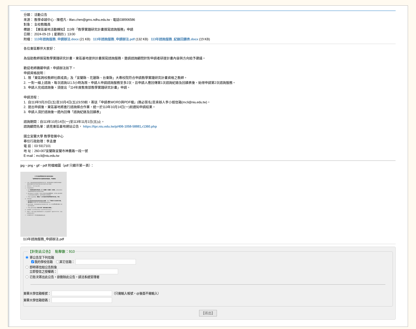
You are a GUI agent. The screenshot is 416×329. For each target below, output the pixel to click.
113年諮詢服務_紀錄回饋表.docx (174, 39)
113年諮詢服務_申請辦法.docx (56, 39)
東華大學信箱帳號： (37, 293)
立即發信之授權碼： (43, 271)
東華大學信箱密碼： (37, 300)
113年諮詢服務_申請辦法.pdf (114, 39)
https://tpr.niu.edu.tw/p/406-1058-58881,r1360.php (120, 126)
